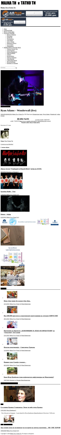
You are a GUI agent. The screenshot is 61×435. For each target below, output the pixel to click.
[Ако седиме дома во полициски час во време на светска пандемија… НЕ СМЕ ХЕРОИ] (9, 422)
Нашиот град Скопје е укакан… (15, 362)
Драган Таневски (11, 57)
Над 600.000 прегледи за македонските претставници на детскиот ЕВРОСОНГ (31, 316)
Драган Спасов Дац (12, 49)
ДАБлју (9, 54)
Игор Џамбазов (11, 62)
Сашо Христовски (12, 60)
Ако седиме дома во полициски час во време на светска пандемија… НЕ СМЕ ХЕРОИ (30, 427)
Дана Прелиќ (10, 59)
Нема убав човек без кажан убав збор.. (17, 301)
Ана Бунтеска (10, 50)
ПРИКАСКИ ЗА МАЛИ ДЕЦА (12, 47)
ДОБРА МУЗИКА (5, 106)
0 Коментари (35, 114)
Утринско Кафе (8, 30)
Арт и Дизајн (10, 42)
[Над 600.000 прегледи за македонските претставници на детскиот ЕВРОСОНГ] (12, 312)
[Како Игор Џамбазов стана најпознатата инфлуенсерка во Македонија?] (12, 374)
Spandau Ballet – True (8, 191)
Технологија (10, 39)
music (41, 114)
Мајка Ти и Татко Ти (8, 8)
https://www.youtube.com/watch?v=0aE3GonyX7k (33, 121)
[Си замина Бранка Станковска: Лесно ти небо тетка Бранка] (19, 401)
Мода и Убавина (11, 34)
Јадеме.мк (9, 37)
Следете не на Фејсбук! (7, 144)
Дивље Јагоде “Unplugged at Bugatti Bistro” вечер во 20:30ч (21, 169)
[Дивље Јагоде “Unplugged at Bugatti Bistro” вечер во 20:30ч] (14, 165)
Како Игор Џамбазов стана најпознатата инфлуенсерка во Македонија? (29, 377)
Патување (9, 36)
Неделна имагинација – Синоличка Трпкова (19, 347)
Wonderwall (53, 114)
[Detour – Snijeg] (15, 211)
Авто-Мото (10, 40)
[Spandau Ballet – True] (12, 188)
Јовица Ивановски (12, 52)
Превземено (10, 46)
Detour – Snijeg (6, 214)
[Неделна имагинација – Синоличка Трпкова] (12, 344)
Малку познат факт (9, 32)
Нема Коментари (26, 304)
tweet (2, 404)
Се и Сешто (10, 44)
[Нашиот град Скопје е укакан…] (12, 359)
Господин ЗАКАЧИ (9, 33)
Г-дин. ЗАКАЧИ (8, 424)
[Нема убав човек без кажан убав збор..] (12, 298)
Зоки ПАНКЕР (11, 53)
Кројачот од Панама (12, 63)
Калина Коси (10, 56)
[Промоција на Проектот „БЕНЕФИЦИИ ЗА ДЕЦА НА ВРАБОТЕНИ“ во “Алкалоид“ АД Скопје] (12, 327)
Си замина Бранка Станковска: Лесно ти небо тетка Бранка (21, 407)
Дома (5, 29)
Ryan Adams (46, 114)
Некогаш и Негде (11, 43)
